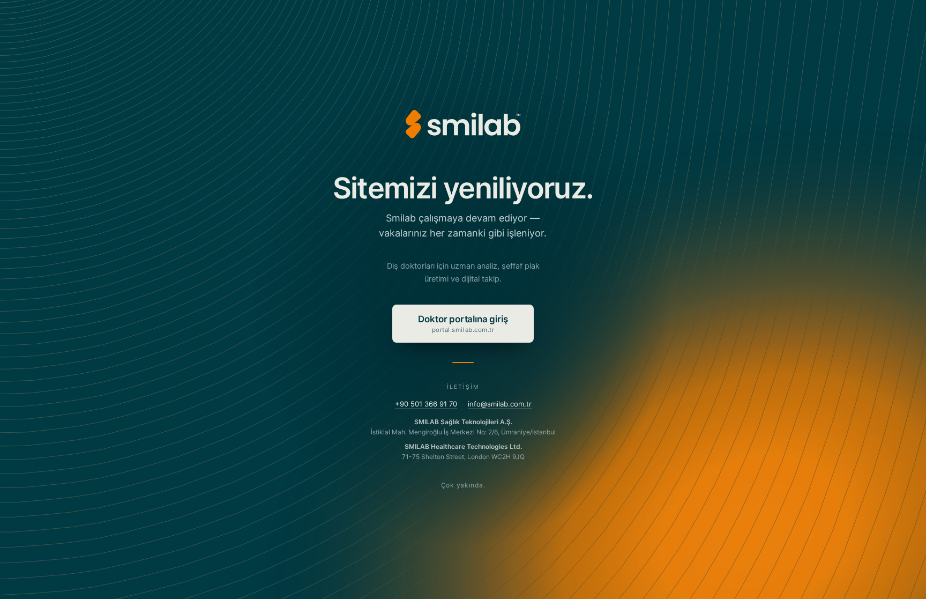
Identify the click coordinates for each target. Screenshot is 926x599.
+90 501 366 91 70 (426, 404)
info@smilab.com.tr (500, 404)
